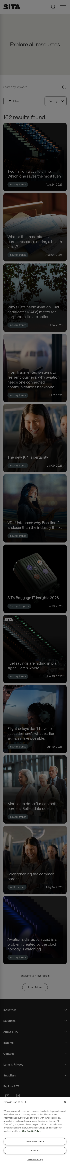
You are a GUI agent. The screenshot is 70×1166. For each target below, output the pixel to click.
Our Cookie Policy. (31, 1131)
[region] (35, 1131)
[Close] (65, 1102)
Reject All (35, 1150)
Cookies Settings (35, 1159)
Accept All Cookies (35, 1141)
